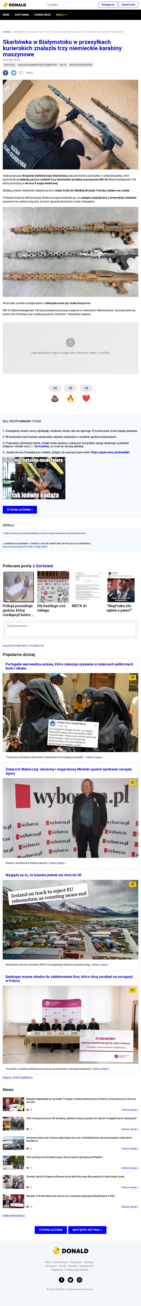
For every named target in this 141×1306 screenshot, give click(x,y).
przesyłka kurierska (80, 65)
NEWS (6, 14)
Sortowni (44, 566)
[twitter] (15, 73)
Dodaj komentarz (17, 625)
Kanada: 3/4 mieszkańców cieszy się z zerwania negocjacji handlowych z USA (70, 1196)
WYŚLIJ (29, 73)
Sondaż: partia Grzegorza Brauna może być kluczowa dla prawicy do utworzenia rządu (75, 1176)
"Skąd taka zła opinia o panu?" (119, 608)
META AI (79, 606)
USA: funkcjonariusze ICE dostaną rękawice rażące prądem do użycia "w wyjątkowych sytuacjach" (81, 1118)
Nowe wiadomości (14, 1215)
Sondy (62, 1266)
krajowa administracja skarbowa (37, 65)
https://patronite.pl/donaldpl (110, 452)
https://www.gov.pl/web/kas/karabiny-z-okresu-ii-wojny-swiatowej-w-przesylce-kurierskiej (44, 533)
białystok (9, 65)
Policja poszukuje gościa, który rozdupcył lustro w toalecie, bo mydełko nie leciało (18, 617)
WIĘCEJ (60, 14)
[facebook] (7, 73)
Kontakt (73, 1266)
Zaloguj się (107, 4)
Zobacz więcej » (94, 757)
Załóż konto (128, 4)
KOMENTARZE (42, 14)
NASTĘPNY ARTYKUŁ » (87, 1229)
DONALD (7, 32)
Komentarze (61, 1262)
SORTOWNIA (22, 14)
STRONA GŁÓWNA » (20, 509)
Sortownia (41, 446)
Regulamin (57, 1269)
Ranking (88, 1262)
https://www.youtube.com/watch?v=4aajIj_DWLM (25, 547)
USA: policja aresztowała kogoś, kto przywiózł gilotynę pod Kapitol (64, 1157)
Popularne (76, 1262)
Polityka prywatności (77, 1269)
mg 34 (63, 65)
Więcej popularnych (17, 1077)
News (49, 1262)
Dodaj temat (86, 1266)
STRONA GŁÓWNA (51, 1229)
